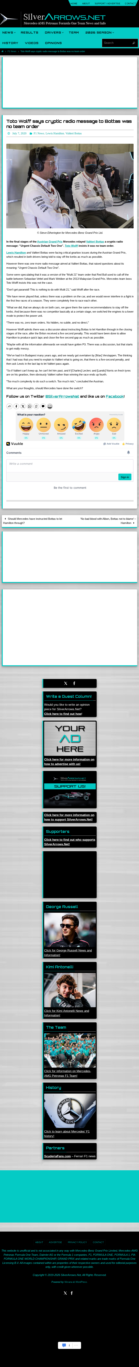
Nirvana (68, 1281)
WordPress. (81, 1281)
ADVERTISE (55, 1241)
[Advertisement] (70, 82)
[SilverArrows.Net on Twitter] (65, 682)
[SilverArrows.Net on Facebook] (74, 682)
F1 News (12, 51)
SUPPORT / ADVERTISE (107, 3)
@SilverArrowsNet (62, 395)
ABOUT (86, 3)
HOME (74, 3)
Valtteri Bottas (95, 240)
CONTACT (130, 3)
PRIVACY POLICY (77, 1241)
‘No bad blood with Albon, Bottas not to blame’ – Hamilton (108, 519)
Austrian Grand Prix (49, 240)
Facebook (115, 395)
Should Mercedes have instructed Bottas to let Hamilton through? (32, 519)
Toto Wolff (71, 244)
